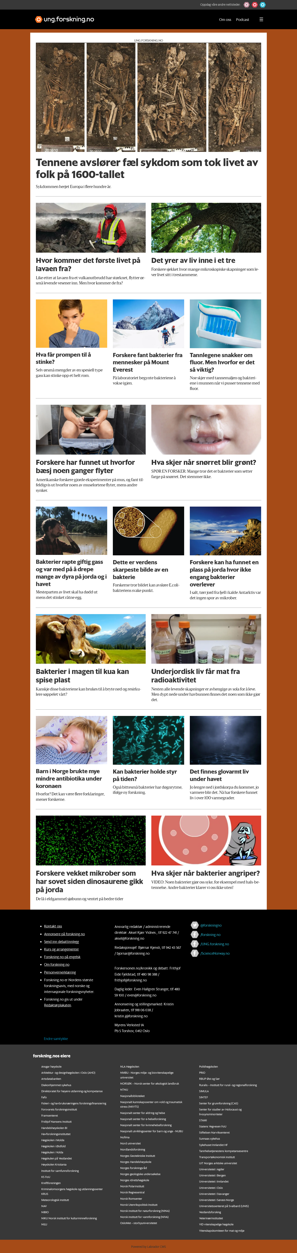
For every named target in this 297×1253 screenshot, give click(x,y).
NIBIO (45, 1212)
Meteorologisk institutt (55, 1200)
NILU (44, 1224)
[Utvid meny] (261, 19)
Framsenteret (49, 1115)
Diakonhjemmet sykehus (56, 1085)
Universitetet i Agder (211, 1169)
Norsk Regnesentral (132, 1192)
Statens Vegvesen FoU (212, 1126)
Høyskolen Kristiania (54, 1164)
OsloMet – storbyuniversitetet (138, 1223)
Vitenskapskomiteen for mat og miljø (221, 1230)
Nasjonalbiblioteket (132, 1096)
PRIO (202, 1072)
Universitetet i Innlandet (214, 1181)
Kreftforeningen (51, 1183)
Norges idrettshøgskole (134, 1180)
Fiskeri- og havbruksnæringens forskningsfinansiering (73, 1103)
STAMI (203, 1120)
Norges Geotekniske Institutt (137, 1155)
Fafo (44, 1097)
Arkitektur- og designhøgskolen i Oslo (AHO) (68, 1072)
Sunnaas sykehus (209, 1138)
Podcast (242, 19)
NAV (44, 1206)
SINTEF (203, 1097)
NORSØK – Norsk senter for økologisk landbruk (149, 1083)
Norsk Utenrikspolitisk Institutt (138, 1204)
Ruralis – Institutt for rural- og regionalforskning (228, 1085)
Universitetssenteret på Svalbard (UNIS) (224, 1206)
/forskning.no (210, 934)
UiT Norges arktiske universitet (218, 1163)
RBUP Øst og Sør (209, 1078)
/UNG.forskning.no (214, 944)
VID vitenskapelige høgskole (216, 1224)
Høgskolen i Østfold (53, 1146)
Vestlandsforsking (210, 1212)
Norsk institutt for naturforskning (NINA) (145, 1211)
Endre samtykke (56, 1038)
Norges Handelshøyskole (135, 1162)
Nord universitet (130, 1143)
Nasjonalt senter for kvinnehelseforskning (146, 1125)
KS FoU (45, 1177)
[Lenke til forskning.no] (121, 17)
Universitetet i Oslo (211, 1187)
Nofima (125, 1137)
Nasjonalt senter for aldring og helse (142, 1113)
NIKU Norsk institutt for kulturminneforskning (69, 1218)
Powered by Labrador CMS (148, 1247)
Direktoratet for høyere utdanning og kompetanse (72, 1091)
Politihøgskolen (208, 1066)
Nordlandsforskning (132, 1149)
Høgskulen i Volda (52, 1152)
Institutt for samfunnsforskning (60, 1170)
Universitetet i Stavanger (214, 1194)
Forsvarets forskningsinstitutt (59, 1109)
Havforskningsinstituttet (55, 1134)
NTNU (124, 1089)
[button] (247, 5)
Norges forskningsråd (133, 1168)
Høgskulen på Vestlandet (56, 1158)
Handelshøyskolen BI (54, 1128)
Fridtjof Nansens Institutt (56, 1121)
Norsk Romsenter (131, 1198)
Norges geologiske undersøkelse (140, 1174)
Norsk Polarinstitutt (132, 1186)
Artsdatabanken (51, 1078)
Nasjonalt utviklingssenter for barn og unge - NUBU (151, 1131)
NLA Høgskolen (129, 1066)
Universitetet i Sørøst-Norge (216, 1200)
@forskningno (211, 925)
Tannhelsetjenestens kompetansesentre (223, 1151)
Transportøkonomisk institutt (217, 1157)
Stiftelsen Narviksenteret (214, 1132)
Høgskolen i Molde (52, 1140)
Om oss (225, 19)
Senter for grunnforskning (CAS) (218, 1103)
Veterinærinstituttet (211, 1218)
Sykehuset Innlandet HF (213, 1145)
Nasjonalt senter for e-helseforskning (143, 1119)
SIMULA (204, 1091)
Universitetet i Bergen (212, 1175)
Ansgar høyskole (51, 1066)
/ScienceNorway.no (215, 953)
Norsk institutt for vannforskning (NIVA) (144, 1217)
